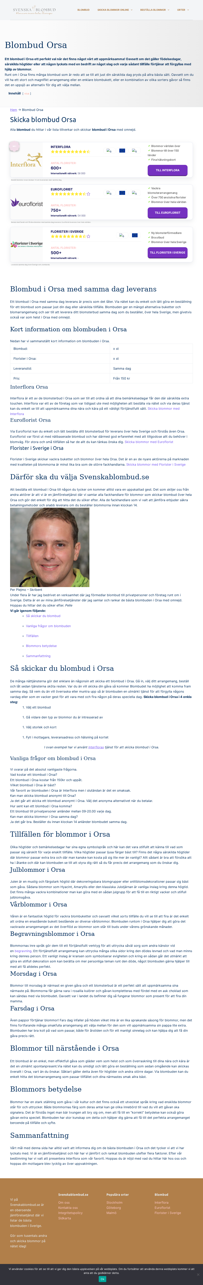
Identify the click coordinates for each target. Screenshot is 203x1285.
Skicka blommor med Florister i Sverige (156, 464)
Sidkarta (64, 1218)
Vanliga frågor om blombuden (48, 626)
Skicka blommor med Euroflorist (149, 442)
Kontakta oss (68, 1208)
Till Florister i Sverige (168, 252)
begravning (23, 951)
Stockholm (114, 1202)
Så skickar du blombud (43, 616)
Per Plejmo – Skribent (26, 590)
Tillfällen (32, 636)
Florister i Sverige (67, 232)
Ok (102, 1279)
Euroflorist (62, 189)
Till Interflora (168, 170)
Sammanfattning (38, 656)
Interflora (61, 147)
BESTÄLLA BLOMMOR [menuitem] (153, 9)
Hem (13, 110)
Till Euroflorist (168, 212)
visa (26, 93)
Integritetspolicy (70, 1213)
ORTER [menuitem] (181, 9)
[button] (33, 775)
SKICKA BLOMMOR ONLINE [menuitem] (113, 9)
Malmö (111, 1213)
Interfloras (96, 747)
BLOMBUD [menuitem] (84, 9)
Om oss (64, 1202)
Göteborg (113, 1208)
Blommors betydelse (41, 646)
